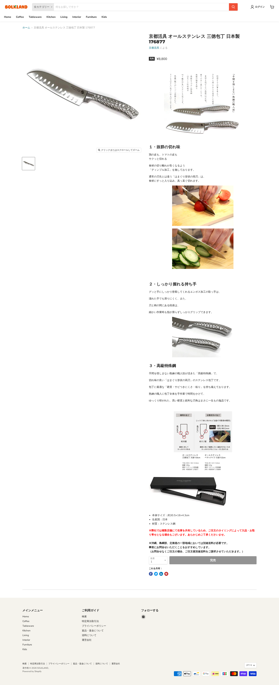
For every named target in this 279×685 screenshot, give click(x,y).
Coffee (20, 17)
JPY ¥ (249, 665)
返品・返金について (93, 630)
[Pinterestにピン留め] (166, 574)
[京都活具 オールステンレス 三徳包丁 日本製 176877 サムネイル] (28, 163)
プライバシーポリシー (94, 625)
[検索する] (233, 7)
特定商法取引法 (90, 621)
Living (63, 17)
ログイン (260, 6)
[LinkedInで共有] (161, 574)
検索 (84, 616)
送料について (89, 635)
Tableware (35, 17)
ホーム (26, 27)
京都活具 (154, 48)
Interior (76, 17)
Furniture (91, 17)
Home (7, 17)
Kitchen (51, 17)
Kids (104, 17)
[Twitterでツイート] (156, 574)
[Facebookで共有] (151, 574)
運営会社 (87, 640)
